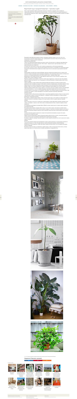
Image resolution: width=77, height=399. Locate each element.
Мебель (55, 5)
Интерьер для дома (28, 5)
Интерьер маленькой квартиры (51, 356)
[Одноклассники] (46, 360)
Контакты (27, 395)
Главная (20, 5)
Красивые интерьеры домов (37, 356)
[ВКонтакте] (28, 360)
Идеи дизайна (49, 5)
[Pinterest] (37, 360)
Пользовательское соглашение (33, 395)
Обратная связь (47, 395)
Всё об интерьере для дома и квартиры (38, 2)
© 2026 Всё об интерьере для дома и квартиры (14, 395)
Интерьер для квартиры (39, 5)
